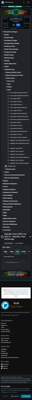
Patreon (5, 368)
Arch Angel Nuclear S (16, 104)
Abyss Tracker (5, 338)
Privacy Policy (13, 392)
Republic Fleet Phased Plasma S (19, 157)
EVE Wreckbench (6, 342)
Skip (14, 24)
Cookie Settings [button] (5, 331)
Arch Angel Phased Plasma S (18, 107)
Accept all (26, 396)
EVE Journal (4, 340)
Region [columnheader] (5, 251)
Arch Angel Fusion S (16, 101)
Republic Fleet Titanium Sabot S (19, 163)
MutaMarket (4, 353)
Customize (16, 396)
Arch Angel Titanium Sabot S (18, 113)
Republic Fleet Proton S (17, 160)
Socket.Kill (4, 355)
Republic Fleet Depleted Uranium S (18, 144)
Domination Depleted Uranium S (19, 119)
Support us (4, 325)
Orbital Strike (11, 166)
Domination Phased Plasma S (18, 131)
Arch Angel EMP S (15, 98)
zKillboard (4, 349)
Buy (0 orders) (19, 243)
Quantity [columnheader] (24, 251)
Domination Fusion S (16, 125)
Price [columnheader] (17, 251)
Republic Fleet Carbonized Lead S (19, 140)
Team (2, 327)
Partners (3, 323)
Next (18, 24)
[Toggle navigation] (28, 2)
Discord (5, 366)
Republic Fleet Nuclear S (17, 154)
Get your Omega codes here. (21, 290)
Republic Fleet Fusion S (17, 151)
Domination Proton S (16, 134)
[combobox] (6, 26)
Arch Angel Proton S (16, 110)
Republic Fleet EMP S (16, 148)
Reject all (5, 396)
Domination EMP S (15, 122)
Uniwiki (3, 351)
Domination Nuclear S (16, 128)
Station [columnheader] (11, 251)
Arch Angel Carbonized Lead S (19, 92)
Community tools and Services (10, 357)
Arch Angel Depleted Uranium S (19, 95)
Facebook (6, 364)
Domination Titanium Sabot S (18, 137)
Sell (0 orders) (9, 243)
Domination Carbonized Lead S (19, 116)
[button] (7, 2)
